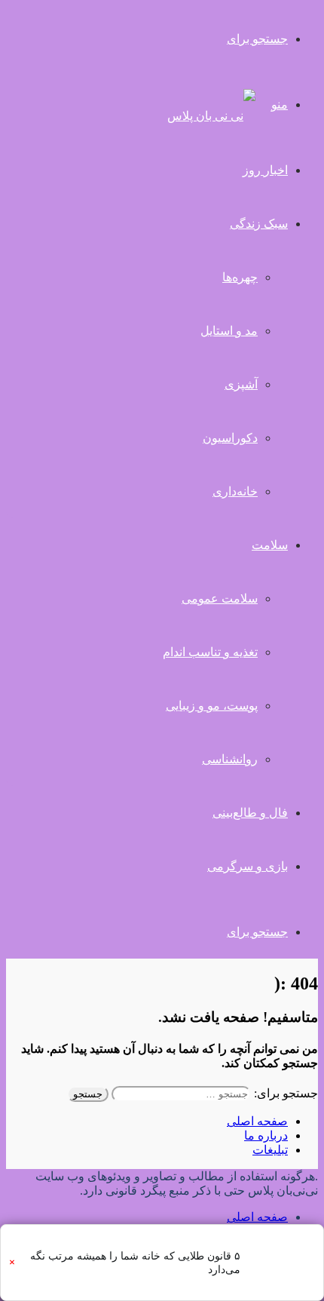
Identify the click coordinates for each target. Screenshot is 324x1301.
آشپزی (241, 384)
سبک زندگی (259, 223)
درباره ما (266, 1135)
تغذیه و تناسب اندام (210, 652)
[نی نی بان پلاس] (211, 115)
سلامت (270, 545)
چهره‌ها (240, 277)
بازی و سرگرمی (247, 866)
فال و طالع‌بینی (250, 812)
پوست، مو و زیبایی (212, 705)
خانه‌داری (235, 491)
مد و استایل (229, 330)
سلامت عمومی (220, 598)
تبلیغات (270, 1149)
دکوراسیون (230, 437)
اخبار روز (265, 170)
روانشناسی (230, 759)
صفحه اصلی (257, 1121)
